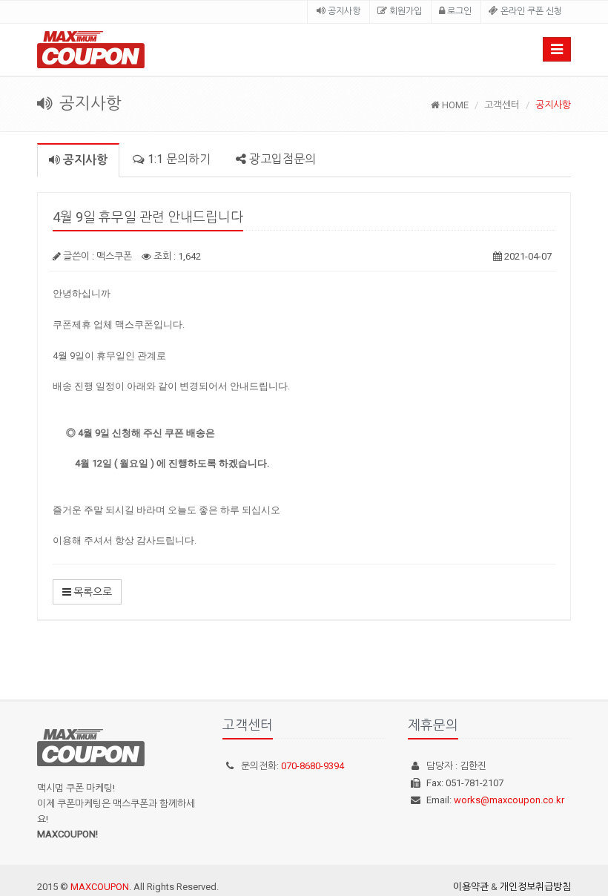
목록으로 (91, 592)
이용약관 (471, 886)
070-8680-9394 (312, 765)
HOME (454, 105)
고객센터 (502, 105)
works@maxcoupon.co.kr (509, 800)
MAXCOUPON (99, 886)
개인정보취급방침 (535, 886)
